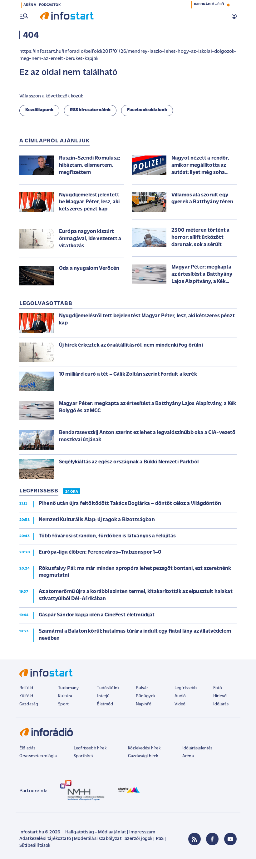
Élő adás (27, 748)
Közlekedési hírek (144, 748)
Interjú (103, 696)
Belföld (26, 688)
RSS (160, 839)
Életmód (105, 704)
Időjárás (221, 704)
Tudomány (68, 688)
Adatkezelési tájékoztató (45, 839)
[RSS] (194, 839)
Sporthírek (84, 756)
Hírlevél (220, 696)
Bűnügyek (145, 696)
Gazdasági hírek (143, 756)
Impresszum (142, 832)
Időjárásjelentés (197, 748)
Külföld (26, 696)
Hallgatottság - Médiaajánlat (95, 832)
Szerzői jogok (138, 839)
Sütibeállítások (34, 845)
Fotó (217, 688)
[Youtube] (230, 839)
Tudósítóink (108, 688)
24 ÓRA (71, 492)
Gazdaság (28, 704)
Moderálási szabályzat (97, 839)
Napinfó (143, 704)
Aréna (188, 756)
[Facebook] (212, 839)
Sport (63, 704)
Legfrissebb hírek (90, 748)
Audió (180, 696)
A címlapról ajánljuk (54, 141)
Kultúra (65, 696)
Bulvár (142, 688)
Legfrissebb (186, 688)
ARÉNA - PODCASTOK (42, 5)
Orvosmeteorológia (38, 756)
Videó (180, 704)
